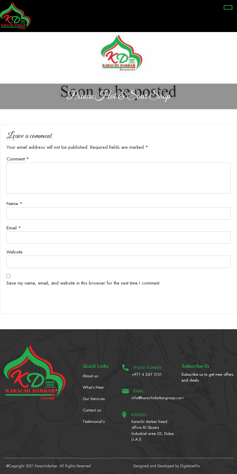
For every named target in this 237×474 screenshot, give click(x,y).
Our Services (94, 399)
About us (90, 376)
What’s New (93, 387)
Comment (17, 159)
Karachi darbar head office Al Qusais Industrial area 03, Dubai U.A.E (152, 431)
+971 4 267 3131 (146, 374)
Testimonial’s (94, 421)
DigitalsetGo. (190, 466)
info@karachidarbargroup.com (152, 398)
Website (14, 252)
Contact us (92, 410)
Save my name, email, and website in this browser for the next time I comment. (83, 283)
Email (13, 228)
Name (14, 203)
